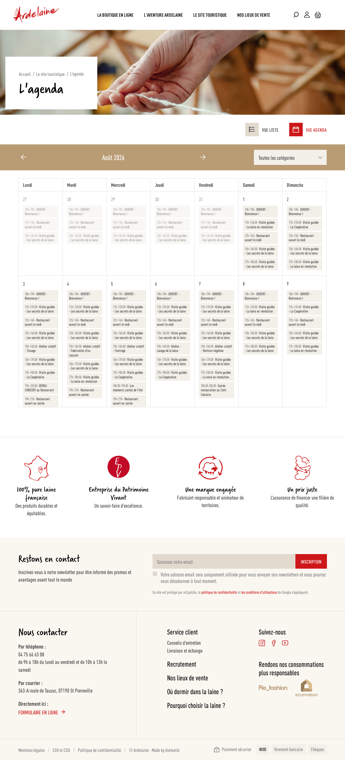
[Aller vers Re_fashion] (273, 688)
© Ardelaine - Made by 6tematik (154, 750)
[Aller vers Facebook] (273, 643)
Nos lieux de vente (187, 677)
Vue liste (270, 129)
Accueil (25, 73)
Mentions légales (31, 750)
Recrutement (181, 664)
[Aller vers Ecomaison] (311, 688)
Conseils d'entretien (184, 642)
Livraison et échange (184, 650)
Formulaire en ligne (38, 711)
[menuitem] (115, 15)
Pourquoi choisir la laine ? (196, 705)
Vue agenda (316, 129)
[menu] (172, 15)
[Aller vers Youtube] (285, 643)
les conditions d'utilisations (259, 592)
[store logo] (36, 14)
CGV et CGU (61, 750)
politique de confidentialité (219, 592)
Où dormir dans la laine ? (195, 691)
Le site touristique (50, 73)
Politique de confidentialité (99, 750)
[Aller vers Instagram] (262, 643)
